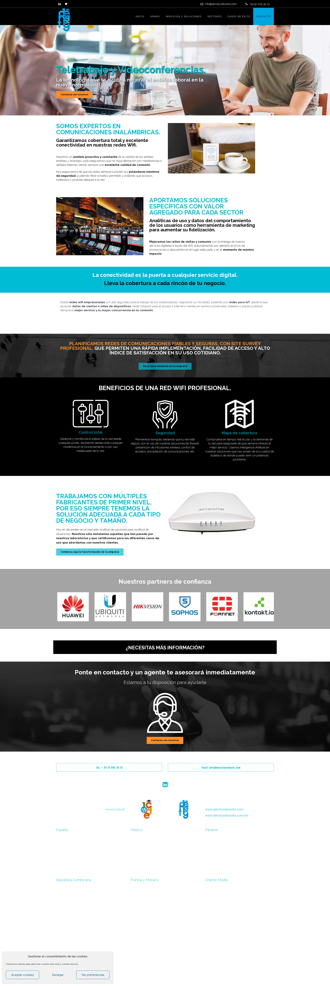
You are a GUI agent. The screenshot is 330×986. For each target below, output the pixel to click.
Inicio (140, 16)
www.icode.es (115, 809)
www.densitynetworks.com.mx (226, 815)
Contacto (263, 16)
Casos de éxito (238, 16)
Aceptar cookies (22, 975)
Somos (155, 16)
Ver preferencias (93, 975)
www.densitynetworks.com (224, 809)
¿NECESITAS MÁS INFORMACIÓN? (165, 648)
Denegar (58, 975)
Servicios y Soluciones (184, 16)
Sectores (214, 16)
